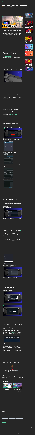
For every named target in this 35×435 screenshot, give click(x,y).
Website (18, 419)
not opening (11, 362)
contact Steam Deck (13, 332)
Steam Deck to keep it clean (8, 54)
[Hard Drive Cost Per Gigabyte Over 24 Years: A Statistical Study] (29, 53)
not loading (7, 362)
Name (3, 419)
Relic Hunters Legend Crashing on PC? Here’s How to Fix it (18, 376)
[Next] (21, 388)
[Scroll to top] (33, 427)
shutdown (14, 362)
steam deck (18, 362)
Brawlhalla (4, 362)
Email (10, 419)
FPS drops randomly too (13, 114)
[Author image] (2, 6)
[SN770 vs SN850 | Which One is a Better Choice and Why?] (29, 23)
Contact (27, 427)
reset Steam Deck (5, 288)
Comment (3, 411)
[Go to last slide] (3, 388)
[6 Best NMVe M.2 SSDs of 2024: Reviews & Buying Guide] (29, 15)
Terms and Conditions (26, 428)
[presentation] (7, 385)
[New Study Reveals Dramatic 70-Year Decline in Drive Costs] (29, 46)
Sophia (4, 6)
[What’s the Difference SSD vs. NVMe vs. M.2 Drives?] (29, 69)
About (24, 427)
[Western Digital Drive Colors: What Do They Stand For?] (29, 31)
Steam (13, 138)
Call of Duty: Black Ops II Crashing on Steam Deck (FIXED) (6, 376)
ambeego (20, 433)
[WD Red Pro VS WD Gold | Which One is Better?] (29, 38)
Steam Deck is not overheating (9, 56)
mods (8, 52)
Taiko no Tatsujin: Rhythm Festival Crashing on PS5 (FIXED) (6, 390)
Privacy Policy (30, 427)
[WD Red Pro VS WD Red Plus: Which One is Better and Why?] (29, 61)
